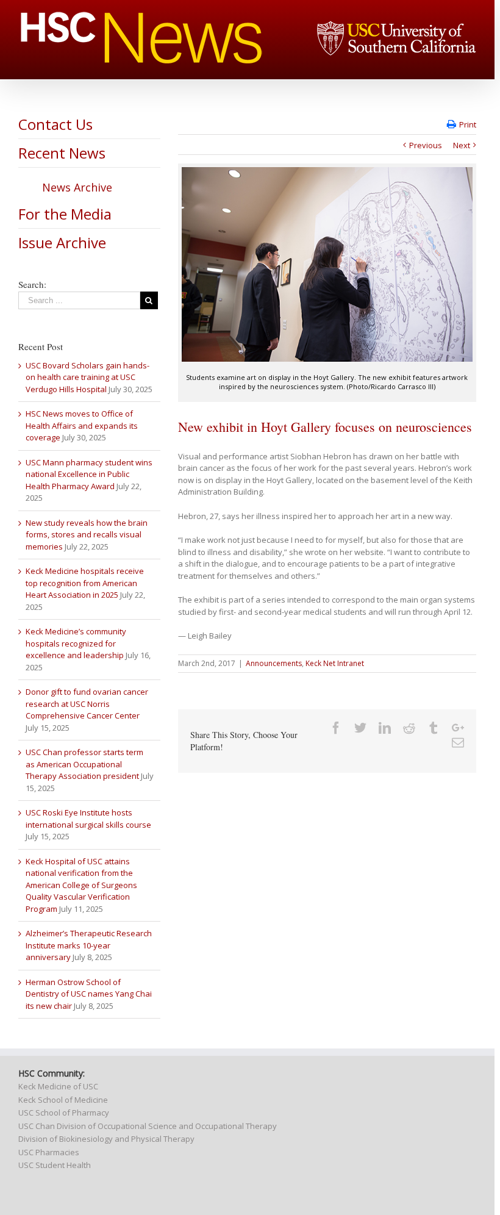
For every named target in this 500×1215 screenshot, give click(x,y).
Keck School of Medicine (63, 1099)
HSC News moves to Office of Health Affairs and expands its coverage (82, 425)
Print (467, 124)
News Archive (77, 187)
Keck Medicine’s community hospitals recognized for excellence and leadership (76, 643)
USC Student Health (54, 1164)
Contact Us (55, 124)
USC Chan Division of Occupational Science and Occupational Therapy (147, 1125)
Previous (425, 145)
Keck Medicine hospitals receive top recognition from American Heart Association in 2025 (85, 582)
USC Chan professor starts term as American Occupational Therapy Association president (84, 764)
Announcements (274, 663)
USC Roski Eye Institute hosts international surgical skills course (88, 818)
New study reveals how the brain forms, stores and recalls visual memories (87, 534)
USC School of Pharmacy (63, 1112)
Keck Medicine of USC (58, 1086)
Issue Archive (62, 242)
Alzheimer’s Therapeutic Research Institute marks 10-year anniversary (89, 945)
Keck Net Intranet (334, 663)
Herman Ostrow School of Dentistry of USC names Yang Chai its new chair (89, 994)
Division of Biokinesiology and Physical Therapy (106, 1138)
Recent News (61, 153)
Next (461, 145)
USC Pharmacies (48, 1152)
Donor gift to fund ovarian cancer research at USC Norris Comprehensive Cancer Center (87, 703)
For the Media (65, 214)
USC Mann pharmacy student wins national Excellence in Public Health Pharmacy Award (89, 474)
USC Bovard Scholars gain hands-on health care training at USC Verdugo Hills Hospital (87, 377)
